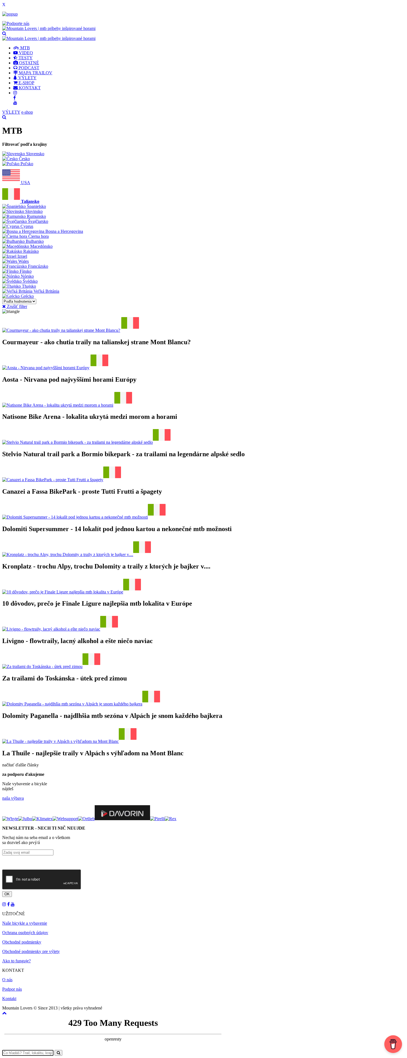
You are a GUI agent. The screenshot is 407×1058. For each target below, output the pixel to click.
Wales (23, 261)
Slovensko (34, 153)
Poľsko (26, 163)
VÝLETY (27, 77)
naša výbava (13, 798)
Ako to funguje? (16, 960)
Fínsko (25, 271)
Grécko (27, 296)
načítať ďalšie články (20, 765)
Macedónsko (41, 246)
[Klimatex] (42, 818)
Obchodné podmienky (21, 942)
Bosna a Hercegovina (63, 231)
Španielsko (36, 206)
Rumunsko (36, 216)
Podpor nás (12, 989)
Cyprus (26, 226)
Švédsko (30, 281)
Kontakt (9, 998)
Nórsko (27, 276)
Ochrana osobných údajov (25, 932)
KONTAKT (29, 87)
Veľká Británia (45, 291)
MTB (24, 47)
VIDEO (25, 52)
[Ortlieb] (86, 818)
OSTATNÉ (28, 62)
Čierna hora (38, 236)
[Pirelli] (157, 818)
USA (25, 182)
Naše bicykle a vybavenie (24, 923)
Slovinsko (33, 211)
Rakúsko (30, 251)
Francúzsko (37, 266)
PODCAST (28, 67)
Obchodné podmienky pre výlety (31, 951)
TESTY (25, 57)
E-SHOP (25, 82)
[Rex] (170, 818)
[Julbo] (25, 818)
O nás (7, 979)
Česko (24, 158)
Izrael (21, 256)
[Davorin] (122, 818)
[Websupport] (65, 818)
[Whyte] (10, 818)
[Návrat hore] (4, 1013)
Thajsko (28, 286)
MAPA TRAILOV (35, 72)
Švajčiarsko (37, 221)
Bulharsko (34, 241)
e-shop (27, 112)
